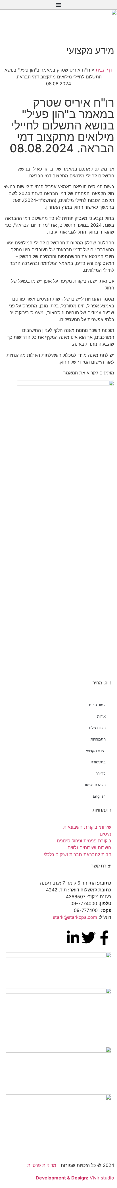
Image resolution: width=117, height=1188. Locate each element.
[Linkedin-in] (73, 937)
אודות (101, 716)
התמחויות (98, 739)
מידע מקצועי (96, 750)
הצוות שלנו (97, 727)
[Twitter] (89, 937)
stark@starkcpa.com (75, 917)
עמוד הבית (97, 705)
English (99, 796)
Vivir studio (75, 1178)
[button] (58, 4)
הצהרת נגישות (94, 784)
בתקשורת (98, 762)
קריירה (100, 773)
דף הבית (104, 70)
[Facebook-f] (104, 937)
